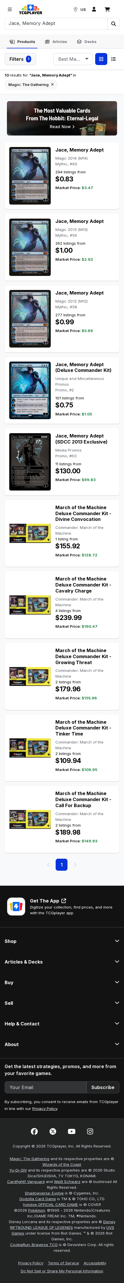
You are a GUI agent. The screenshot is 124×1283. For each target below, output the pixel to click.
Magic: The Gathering (29, 1158)
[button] (113, 24)
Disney (109, 1221)
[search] (56, 23)
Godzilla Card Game (37, 1198)
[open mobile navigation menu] (10, 9)
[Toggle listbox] (86, 59)
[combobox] (73, 59)
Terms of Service (63, 1263)
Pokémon (36, 1210)
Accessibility (95, 1263)
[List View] (113, 59)
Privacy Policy (44, 1108)
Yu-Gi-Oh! (18, 1170)
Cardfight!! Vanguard (26, 1181)
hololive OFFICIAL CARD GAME (50, 1204)
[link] (30, 9)
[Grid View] (101, 59)
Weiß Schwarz (67, 1181)
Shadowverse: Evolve (44, 1193)
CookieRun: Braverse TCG (34, 1244)
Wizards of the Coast (61, 1164)
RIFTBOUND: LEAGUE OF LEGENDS (41, 1227)
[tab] (22, 42)
